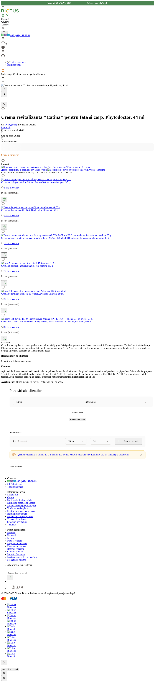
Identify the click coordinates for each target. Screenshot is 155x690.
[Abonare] (10, 577)
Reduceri (11, 535)
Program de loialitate (17, 543)
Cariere (10, 497)
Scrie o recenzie (11, 187)
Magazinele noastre (16, 559)
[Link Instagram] (14, 588)
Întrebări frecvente (16, 554)
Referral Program (15, 549)
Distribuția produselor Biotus (21, 503)
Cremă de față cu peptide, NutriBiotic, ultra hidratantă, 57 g (29, 210)
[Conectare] (3, 39)
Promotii (11, 532)
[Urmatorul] (4, 94)
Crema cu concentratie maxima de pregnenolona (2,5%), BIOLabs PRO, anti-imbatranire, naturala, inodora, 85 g (55, 238)
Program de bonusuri (17, 546)
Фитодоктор (11, 124)
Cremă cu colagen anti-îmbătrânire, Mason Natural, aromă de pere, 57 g (35, 182)
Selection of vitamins (17, 522)
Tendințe (11, 524)
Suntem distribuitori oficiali (20, 500)
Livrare (10, 538)
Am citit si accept (10, 669)
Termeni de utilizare (16, 519)
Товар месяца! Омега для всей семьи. (71, 167)
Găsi (4, 32)
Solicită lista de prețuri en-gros (21, 505)
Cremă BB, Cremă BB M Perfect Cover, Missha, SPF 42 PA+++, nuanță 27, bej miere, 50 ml (46, 321)
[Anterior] (4, 89)
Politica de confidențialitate (20, 516)
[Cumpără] (4, 199)
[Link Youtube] (18, 588)
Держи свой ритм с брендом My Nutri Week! (24, 169)
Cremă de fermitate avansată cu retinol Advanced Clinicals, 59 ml (32, 293)
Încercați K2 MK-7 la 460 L (60, 3)
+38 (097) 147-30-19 (20, 35)
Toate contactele (15, 486)
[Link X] (22, 588)
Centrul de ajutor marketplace (21, 511)
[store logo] (10, 12)
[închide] (4, 662)
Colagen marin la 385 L (97, 3)
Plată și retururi (14, 540)
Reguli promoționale (17, 513)
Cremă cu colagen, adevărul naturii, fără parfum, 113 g (27, 266)
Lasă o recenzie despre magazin (22, 557)
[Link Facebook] (9, 588)
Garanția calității (15, 551)
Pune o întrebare (77, 419)
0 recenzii (5, 127)
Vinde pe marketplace (17, 508)
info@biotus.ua (14, 484)
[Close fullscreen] (4, 104)
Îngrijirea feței (14, 64)
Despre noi (12, 494)
